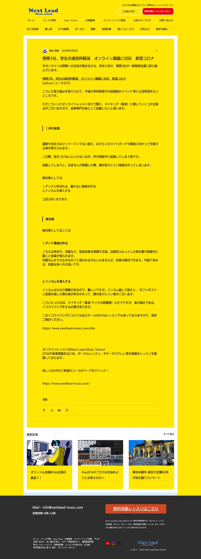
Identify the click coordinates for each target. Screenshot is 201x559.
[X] (119, 543)
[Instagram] (113, 543)
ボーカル (79, 29)
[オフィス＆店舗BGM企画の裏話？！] (49, 453)
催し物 (48, 29)
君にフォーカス (125, 29)
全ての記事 (32, 29)
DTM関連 (63, 29)
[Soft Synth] (100, 453)
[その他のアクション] (157, 51)
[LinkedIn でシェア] (59, 410)
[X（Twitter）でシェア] (51, 410)
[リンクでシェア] (66, 410)
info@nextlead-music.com (63, 507)
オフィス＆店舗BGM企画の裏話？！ (48, 475)
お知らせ (145, 29)
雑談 (93, 29)
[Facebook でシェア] (43, 410)
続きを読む (162, 29)
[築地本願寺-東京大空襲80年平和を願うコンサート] (151, 453)
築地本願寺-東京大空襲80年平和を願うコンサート (151, 475)
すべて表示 (168, 434)
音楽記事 (106, 29)
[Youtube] (108, 543)
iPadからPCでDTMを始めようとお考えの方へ (100, 475)
